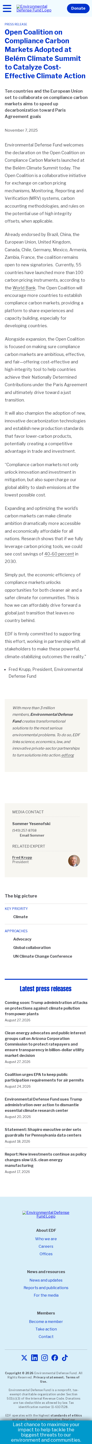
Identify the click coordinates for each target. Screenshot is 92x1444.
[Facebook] (54, 1358)
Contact (46, 1336)
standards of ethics (66, 1415)
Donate (78, 8)
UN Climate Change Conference (42, 956)
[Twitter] (24, 1358)
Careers (46, 1246)
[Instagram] (44, 1358)
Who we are (46, 1239)
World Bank (24, 287)
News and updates (46, 1280)
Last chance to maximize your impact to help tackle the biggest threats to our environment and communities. (46, 1432)
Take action (46, 1329)
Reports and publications (46, 1288)
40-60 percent (59, 553)
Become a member (46, 1321)
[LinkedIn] (34, 1358)
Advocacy (22, 939)
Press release (16, 24)
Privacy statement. (49, 1377)
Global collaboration (32, 947)
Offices (46, 1254)
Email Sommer (32, 835)
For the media (46, 1295)
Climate (20, 917)
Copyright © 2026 (19, 1373)
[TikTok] (65, 1358)
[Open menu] (7, 8)
